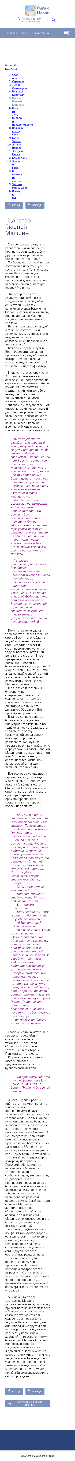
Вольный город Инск (18, 131)
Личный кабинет (31, 18)
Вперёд (36, 205)
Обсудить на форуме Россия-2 (29, 1404)
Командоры (20, 157)
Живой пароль (16, 146)
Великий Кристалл (18, 93)
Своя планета (17, 76)
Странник (18, 81)
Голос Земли (16, 139)
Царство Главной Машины (18, 101)
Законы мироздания (20, 185)
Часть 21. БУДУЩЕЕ (11, 67)
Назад (16, 205)
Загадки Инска (17, 152)
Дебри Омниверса (19, 86)
